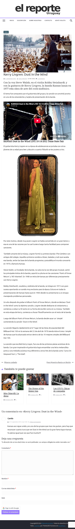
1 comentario (41, 78)
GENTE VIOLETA (60, 20)
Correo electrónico (9, 488)
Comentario (6, 448)
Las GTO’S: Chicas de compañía (61, 389)
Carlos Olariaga (22, 78)
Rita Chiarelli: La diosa (11, 394)
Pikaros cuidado (10, 362)
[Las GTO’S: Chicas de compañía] (62, 375)
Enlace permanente (35, 422)
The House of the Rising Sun (36, 389)
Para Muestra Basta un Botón (59, 362)
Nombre (5, 479)
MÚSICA (6, 32)
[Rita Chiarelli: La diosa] (13, 375)
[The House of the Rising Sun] (37, 375)
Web (3, 498)
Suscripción (21, 20)
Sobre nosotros (35, 20)
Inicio (12, 20)
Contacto (48, 20)
